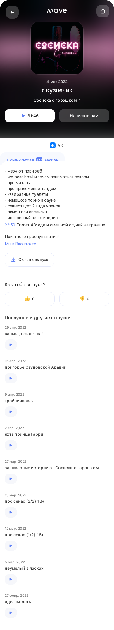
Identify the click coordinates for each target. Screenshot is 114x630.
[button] (57, 11)
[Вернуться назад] (12, 12)
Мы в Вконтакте (20, 244)
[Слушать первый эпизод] (11, 344)
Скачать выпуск (33, 259)
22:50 (10, 225)
